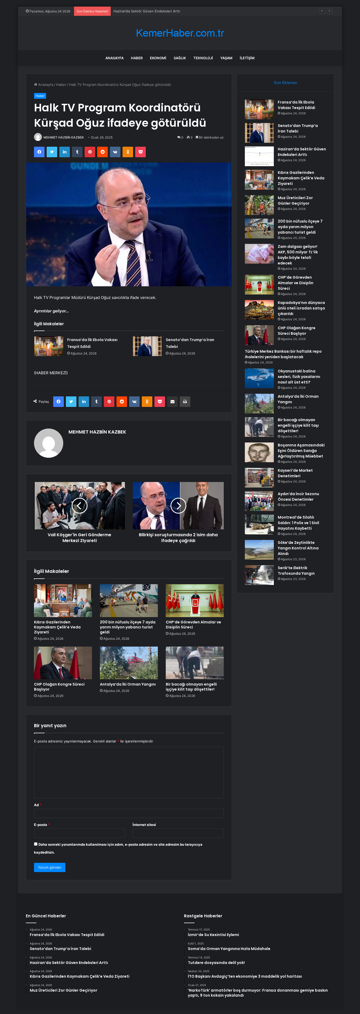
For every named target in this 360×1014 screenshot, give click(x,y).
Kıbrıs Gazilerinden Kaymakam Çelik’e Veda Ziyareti (57, 627)
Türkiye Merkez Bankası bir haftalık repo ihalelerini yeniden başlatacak (283, 354)
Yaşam (226, 58)
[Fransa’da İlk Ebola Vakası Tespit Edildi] (48, 346)
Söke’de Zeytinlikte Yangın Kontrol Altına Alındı (298, 548)
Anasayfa (114, 58)
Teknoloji (203, 58)
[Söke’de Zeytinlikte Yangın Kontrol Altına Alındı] (259, 550)
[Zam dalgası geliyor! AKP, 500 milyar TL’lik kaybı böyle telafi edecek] (259, 254)
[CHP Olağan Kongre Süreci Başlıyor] (63, 663)
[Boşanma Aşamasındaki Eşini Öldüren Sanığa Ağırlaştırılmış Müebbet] (259, 452)
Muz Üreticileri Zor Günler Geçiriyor (295, 200)
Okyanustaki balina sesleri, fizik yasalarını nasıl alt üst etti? (299, 376)
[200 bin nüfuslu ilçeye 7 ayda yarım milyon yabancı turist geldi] (129, 600)
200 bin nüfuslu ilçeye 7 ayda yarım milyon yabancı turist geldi (127, 627)
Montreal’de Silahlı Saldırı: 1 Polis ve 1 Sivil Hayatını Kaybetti (298, 523)
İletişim (247, 58)
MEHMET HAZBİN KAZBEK (63, 137)
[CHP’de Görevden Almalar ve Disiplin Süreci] (195, 600)
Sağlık (180, 58)
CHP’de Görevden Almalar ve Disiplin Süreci (193, 624)
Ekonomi (158, 58)
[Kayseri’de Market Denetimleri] (259, 478)
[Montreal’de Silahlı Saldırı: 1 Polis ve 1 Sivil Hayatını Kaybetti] (259, 524)
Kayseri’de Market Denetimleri (295, 473)
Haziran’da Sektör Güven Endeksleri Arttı (146, 11)
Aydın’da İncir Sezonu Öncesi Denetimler (298, 496)
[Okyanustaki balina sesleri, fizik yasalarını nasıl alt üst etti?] (259, 378)
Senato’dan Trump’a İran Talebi (298, 128)
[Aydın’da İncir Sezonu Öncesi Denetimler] (259, 501)
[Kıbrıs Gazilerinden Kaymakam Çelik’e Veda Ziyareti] (63, 600)
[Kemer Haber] (180, 33)
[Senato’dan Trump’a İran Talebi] (147, 346)
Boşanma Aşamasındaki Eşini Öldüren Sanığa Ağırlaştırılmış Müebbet (301, 450)
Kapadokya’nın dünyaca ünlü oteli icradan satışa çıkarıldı (301, 308)
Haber (137, 58)
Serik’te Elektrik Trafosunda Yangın (296, 570)
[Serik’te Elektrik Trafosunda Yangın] (259, 575)
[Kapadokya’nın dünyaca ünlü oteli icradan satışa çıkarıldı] (259, 310)
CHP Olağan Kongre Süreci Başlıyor (59, 687)
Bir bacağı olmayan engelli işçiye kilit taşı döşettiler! (191, 687)
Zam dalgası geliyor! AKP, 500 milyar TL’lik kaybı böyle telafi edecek (298, 255)
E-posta (42, 825)
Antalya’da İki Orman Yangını (128, 684)
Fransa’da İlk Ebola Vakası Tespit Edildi (296, 105)
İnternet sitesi (144, 825)
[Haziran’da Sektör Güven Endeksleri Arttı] (259, 156)
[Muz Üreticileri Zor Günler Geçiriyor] (259, 205)
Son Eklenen (285, 82)
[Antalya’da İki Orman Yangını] (129, 663)
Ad (37, 805)
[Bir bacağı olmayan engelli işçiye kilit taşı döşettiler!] (195, 663)
